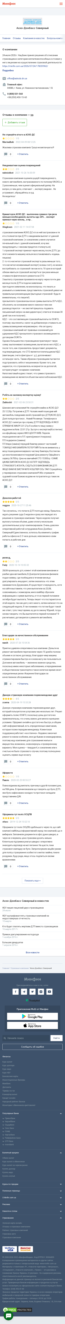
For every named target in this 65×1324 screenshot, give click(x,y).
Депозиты (6, 1087)
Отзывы (17, 38)
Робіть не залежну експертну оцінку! (21, 395)
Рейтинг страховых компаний (15, 1230)
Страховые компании (20, 968)
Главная (6, 38)
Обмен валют (8, 1158)
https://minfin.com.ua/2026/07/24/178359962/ (25, 66)
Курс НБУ (6, 1073)
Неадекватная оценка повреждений (21, 165)
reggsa (6, 505)
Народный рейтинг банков (13, 1102)
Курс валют (7, 1062)
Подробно (8, 70)
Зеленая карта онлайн (12, 1223)
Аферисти (7, 773)
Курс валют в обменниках (13, 1162)
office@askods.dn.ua (17, 78)
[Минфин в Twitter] (32, 992)
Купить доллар (8, 1169)
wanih (5, 643)
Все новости (32, 952)
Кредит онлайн (8, 1098)
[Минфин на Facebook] (16, 992)
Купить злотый (8, 1176)
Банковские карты (10, 1076)
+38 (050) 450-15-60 (17, 97)
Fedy (4, 565)
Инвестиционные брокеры (13, 1080)
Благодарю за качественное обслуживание (25, 635)
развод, (6, 557)
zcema (5, 702)
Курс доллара (8, 1065)
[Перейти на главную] (8, 4)
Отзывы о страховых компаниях (16, 1227)
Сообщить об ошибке (32, 1047)
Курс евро (6, 1069)
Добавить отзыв (16, 122)
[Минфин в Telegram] (24, 992)
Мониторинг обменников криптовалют (18, 1105)
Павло (5, 780)
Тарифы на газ (8, 1091)
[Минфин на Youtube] (49, 992)
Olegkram (7, 227)
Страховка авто (9, 1234)
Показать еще (32, 880)
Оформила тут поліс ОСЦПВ (17, 814)
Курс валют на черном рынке (15, 1165)
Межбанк (6, 1084)
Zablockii (7, 402)
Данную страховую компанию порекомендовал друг (30, 695)
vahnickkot (7, 173)
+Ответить (22, 154)
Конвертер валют (9, 1094)
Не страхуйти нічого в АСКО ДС (18, 134)
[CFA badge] (41, 1249)
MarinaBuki (8, 142)
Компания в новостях (34, 38)
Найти (56, 1038)
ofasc (5, 822)
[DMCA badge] (32, 1310)
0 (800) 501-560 (15, 94)
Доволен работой (11, 498)
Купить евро (7, 1172)
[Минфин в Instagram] (41, 992)
